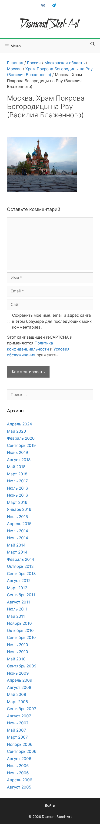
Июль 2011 (17, 609)
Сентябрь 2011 (21, 595)
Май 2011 (16, 616)
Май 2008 (16, 694)
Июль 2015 (17, 516)
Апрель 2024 (19, 424)
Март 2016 (17, 502)
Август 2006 (19, 758)
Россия (34, 62)
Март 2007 (17, 737)
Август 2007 (19, 716)
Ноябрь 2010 (19, 623)
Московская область (64, 62)
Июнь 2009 (18, 673)
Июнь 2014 (17, 538)
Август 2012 (18, 580)
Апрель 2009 (19, 680)
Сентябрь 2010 (21, 637)
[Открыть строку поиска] (92, 44)
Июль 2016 (17, 488)
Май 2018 (16, 466)
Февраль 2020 (21, 438)
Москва (14, 69)
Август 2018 (18, 459)
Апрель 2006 (19, 780)
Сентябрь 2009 (22, 666)
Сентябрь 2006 (22, 751)
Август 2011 (18, 602)
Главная (15, 62)
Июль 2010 (17, 644)
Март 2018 (17, 474)
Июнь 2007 (18, 723)
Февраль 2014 (20, 559)
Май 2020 (16, 431)
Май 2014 (16, 545)
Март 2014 (17, 552)
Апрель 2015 (19, 523)
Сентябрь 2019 (21, 445)
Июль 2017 (17, 481)
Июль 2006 (18, 765)
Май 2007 (16, 730)
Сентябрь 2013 (21, 573)
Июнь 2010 (17, 651)
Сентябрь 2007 (21, 708)
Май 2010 (16, 659)
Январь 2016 (19, 509)
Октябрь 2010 (20, 630)
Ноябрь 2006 (20, 744)
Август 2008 (19, 687)
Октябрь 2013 (20, 566)
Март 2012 (17, 588)
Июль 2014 (17, 531)
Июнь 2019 (17, 452)
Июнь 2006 (18, 773)
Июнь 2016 (17, 495)
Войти (50, 805)
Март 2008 (17, 701)
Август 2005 (19, 787)
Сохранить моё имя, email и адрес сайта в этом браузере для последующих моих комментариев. (52, 321)
